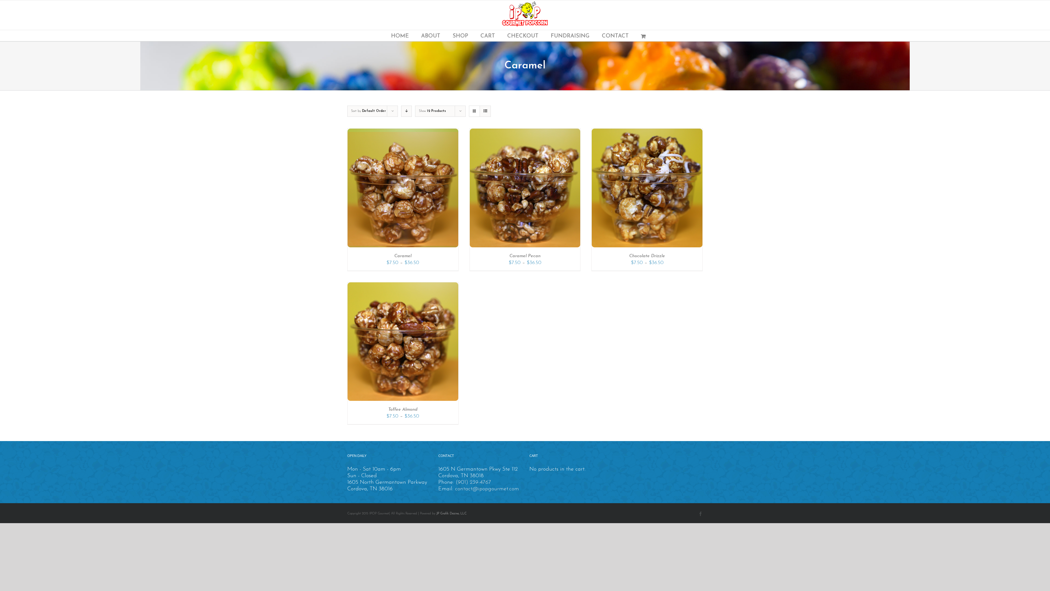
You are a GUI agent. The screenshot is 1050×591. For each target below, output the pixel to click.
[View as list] (485, 111)
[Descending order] (406, 111)
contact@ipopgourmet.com (487, 489)
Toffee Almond (403, 409)
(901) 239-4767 (473, 482)
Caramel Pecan (525, 256)
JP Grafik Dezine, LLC (451, 513)
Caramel (403, 256)
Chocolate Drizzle (647, 256)
